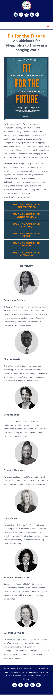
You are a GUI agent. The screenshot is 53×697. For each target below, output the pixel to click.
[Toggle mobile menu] (48, 25)
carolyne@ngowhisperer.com (18, 197)
